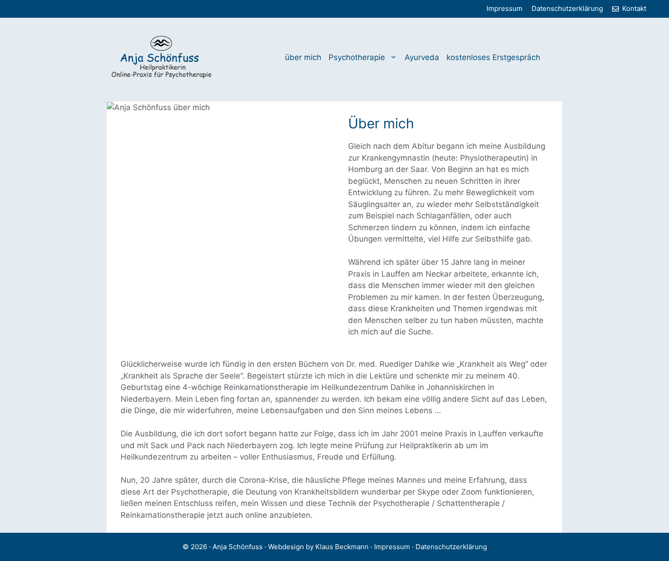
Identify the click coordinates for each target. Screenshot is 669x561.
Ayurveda (422, 57)
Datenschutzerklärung (567, 8)
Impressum (504, 8)
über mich (303, 57)
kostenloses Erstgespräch (493, 57)
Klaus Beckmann (342, 546)
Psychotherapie (357, 57)
